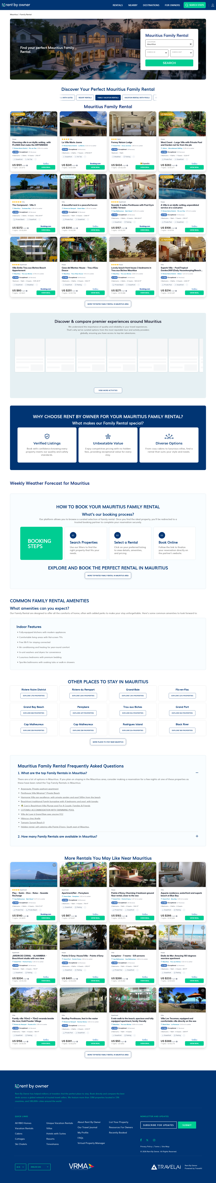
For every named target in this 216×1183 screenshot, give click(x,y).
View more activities (108, 390)
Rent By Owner (153, 1151)
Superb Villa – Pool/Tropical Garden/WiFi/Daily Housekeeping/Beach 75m (181, 269)
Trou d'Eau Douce (77, 274)
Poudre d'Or (32, 1024)
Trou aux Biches (27, 274)
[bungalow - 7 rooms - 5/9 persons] (132, 937)
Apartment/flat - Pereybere (75, 893)
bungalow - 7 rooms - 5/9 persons (128, 955)
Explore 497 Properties (83, 713)
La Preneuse (175, 1024)
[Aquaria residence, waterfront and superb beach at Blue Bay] (182, 874)
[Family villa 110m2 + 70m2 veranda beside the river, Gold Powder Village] (33, 999)
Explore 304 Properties (132, 713)
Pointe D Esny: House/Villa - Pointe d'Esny (83, 955)
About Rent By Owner (89, 1122)
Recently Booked (118, 1132)
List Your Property (118, 1122)
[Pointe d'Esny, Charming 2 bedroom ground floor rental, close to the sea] (132, 874)
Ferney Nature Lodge (121, 142)
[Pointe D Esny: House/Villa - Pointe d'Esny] (83, 937)
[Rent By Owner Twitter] (147, 1140)
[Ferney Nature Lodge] (132, 123)
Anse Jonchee (126, 146)
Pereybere (75, 896)
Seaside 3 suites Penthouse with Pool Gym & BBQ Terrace (132, 206)
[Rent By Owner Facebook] (141, 1140)
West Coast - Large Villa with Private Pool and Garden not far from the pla (181, 143)
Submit (187, 1125)
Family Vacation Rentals (108, 97)
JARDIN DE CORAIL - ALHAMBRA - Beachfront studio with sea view (29, 957)
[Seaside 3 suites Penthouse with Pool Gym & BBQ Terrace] (132, 186)
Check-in (151, 52)
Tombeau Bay (26, 208)
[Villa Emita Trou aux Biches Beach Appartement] (33, 249)
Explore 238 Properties (33, 730)
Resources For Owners (121, 1127)
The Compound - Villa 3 (24, 205)
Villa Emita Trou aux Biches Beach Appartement (29, 269)
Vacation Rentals (24, 1128)
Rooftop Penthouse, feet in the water (80, 1018)
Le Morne (81, 146)
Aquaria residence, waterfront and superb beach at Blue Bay (181, 894)
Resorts (50, 1138)
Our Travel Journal (87, 1127)
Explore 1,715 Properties (34, 696)
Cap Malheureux (118, 211)
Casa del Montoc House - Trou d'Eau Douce (80, 269)
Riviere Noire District (21, 148)
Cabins (18, 1133)
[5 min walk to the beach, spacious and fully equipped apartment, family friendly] (132, 999)
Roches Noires (82, 1022)
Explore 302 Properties (182, 713)
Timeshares (52, 1144)
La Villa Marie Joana (72, 142)
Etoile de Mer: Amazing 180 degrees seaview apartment (178, 957)
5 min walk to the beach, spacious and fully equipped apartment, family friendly (132, 1019)
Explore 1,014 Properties (182, 696)
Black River (166, 1024)
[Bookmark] (54, 114)
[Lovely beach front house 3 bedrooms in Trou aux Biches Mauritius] (132, 249)
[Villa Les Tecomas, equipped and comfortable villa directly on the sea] (182, 999)
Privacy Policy (146, 1146)
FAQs (80, 1137)
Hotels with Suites (65, 97)
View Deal (45, 167)
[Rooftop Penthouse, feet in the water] (83, 999)
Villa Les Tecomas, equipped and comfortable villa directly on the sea (178, 1019)
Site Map (165, 1146)
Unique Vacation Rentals (59, 1123)
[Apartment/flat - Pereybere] (83, 874)
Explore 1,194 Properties (133, 696)
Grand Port (116, 146)
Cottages (20, 1138)
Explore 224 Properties (132, 730)
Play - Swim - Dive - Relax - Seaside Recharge (30, 894)
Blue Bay (174, 899)
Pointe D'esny (126, 899)
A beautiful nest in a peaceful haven (79, 205)
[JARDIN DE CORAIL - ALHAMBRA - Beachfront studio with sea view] (33, 937)
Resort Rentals (85, 97)
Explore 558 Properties (33, 713)
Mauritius (17, 208)
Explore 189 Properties (182, 730)
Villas (49, 1128)
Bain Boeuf (128, 211)
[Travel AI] (166, 1167)
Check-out (177, 52)
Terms (157, 1146)
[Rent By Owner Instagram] (154, 1140)
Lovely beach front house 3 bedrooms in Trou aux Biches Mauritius (131, 269)
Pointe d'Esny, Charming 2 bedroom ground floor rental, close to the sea (132, 894)
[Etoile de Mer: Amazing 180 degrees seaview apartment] (182, 937)
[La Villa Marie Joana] (83, 123)
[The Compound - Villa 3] (33, 186)
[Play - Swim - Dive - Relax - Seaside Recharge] (33, 874)
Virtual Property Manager (91, 1143)
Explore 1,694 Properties (83, 696)
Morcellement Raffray (175, 148)
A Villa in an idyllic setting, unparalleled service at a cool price (180, 206)
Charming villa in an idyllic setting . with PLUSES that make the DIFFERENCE (31, 143)
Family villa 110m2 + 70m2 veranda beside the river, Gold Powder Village (33, 1019)
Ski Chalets (21, 1144)
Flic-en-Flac (33, 148)
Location (151, 42)
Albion (165, 148)
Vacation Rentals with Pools (137, 97)
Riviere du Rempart (70, 208)
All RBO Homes (23, 1123)
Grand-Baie (81, 208)
